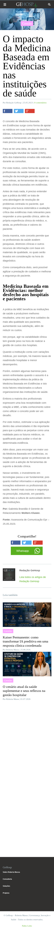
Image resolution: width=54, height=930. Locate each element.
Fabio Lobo (27, 926)
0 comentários (40, 103)
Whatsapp (22, 550)
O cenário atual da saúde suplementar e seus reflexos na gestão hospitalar (24, 691)
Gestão (27, 23)
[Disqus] (27, 740)
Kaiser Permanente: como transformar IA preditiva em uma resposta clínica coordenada (25, 641)
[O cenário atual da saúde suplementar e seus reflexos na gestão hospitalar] (27, 664)
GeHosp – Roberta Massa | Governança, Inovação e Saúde (27, 5)
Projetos (6, 893)
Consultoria (7, 879)
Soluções (6, 886)
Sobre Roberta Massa (11, 872)
